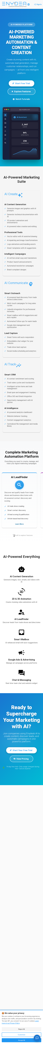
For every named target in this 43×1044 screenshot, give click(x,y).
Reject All (21, 1029)
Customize (21, 1035)
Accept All (21, 1040)
